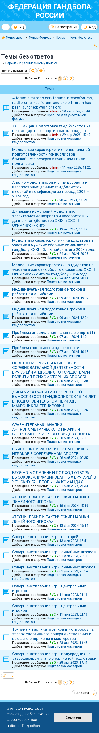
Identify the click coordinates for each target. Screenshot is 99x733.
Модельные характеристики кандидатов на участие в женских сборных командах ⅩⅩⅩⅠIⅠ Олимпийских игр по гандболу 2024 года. (53, 269)
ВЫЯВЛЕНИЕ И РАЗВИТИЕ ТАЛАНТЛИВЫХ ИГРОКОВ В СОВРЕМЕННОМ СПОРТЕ (50, 451)
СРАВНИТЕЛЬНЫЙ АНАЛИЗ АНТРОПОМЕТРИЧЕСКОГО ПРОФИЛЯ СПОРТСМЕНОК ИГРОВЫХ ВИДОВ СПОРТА (51, 429)
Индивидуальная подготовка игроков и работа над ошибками (48, 291)
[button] (71, 78)
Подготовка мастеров (64, 301)
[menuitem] (18, 27)
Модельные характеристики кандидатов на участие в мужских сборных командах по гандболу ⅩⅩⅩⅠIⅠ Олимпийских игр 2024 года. (53, 245)
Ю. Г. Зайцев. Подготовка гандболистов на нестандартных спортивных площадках (51, 128)
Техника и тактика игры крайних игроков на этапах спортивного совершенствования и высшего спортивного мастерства (53, 634)
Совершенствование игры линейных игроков (54, 552)
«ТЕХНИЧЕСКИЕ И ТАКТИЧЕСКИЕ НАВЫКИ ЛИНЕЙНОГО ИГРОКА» (50, 499)
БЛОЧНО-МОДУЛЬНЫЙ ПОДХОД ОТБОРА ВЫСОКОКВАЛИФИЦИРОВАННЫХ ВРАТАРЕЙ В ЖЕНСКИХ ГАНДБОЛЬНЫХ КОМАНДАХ (54, 477)
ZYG (53, 200)
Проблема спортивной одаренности (45, 347)
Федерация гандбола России (49, 11)
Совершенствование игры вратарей (45, 536)
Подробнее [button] (31, 726)
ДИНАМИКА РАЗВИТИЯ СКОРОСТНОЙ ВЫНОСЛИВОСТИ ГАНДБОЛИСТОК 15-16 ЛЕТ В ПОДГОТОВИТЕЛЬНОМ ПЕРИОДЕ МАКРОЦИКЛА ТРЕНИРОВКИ (54, 399)
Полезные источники (63, 204)
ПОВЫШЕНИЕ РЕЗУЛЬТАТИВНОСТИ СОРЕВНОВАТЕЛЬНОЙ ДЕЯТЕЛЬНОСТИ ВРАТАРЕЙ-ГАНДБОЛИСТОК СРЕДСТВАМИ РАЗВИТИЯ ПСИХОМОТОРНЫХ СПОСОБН (51, 370)
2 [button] (65, 78)
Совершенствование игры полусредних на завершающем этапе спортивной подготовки (54, 656)
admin (54, 111)
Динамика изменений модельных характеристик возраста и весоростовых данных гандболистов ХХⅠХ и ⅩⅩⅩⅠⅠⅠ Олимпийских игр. (50, 218)
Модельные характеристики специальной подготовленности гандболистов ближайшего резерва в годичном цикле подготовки (51, 156)
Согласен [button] (73, 717)
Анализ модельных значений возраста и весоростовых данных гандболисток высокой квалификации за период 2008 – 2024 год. (50, 189)
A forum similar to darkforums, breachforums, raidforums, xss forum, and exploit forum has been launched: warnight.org (52, 102)
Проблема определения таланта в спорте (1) (53, 332)
